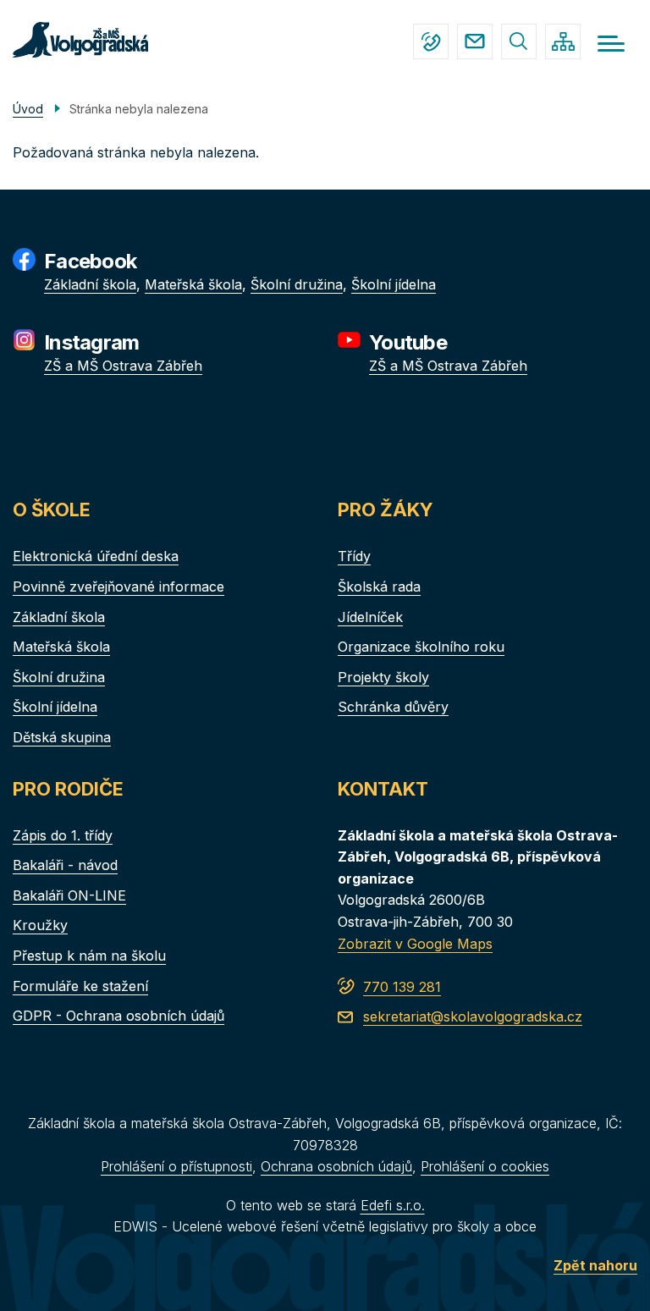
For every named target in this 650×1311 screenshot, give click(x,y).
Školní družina (297, 284)
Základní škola (90, 284)
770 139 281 (431, 41)
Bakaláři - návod (65, 865)
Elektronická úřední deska (96, 556)
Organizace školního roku (421, 646)
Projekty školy (383, 677)
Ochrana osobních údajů (336, 1166)
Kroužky (40, 925)
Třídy (354, 556)
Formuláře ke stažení (80, 986)
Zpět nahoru (595, 1265)
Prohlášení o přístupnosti (176, 1166)
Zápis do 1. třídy (63, 835)
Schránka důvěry (393, 706)
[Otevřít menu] (611, 43)
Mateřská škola (193, 284)
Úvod (28, 109)
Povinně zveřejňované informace (118, 586)
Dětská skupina (62, 737)
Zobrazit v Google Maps (415, 943)
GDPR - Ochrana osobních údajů (118, 1015)
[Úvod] (80, 40)
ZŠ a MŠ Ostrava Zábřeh (123, 365)
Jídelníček (370, 617)
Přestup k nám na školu (89, 955)
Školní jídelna (393, 284)
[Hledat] (519, 41)
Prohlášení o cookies (485, 1166)
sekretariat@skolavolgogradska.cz (475, 41)
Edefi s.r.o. (393, 1205)
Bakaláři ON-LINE (69, 895)
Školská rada (379, 586)
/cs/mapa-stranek (563, 41)
